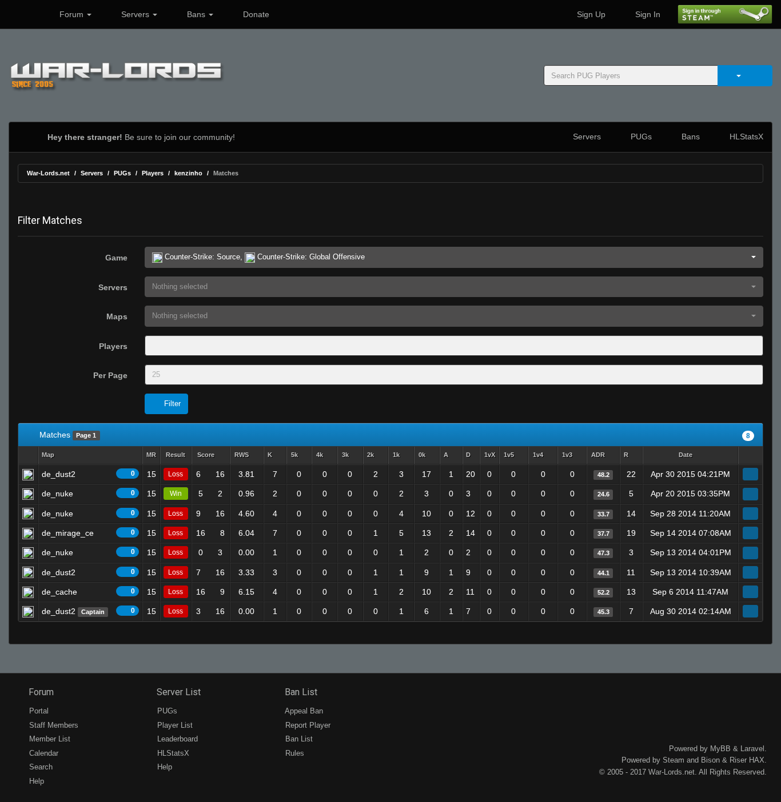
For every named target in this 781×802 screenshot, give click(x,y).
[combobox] (454, 345)
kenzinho (188, 173)
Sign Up (590, 14)
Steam (673, 760)
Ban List (299, 692)
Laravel (752, 748)
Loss (175, 474)
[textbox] (163, 345)
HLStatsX (745, 136)
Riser (738, 760)
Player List (174, 725)
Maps (116, 316)
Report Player (306, 725)
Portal (38, 711)
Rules (293, 753)
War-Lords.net (48, 173)
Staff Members (52, 725)
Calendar (42, 753)
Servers (135, 14)
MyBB (720, 748)
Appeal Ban (303, 711)
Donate (255, 14)
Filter (171, 403)
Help (35, 781)
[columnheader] (90, 455)
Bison (710, 760)
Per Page (110, 375)
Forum (71, 14)
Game (116, 257)
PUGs (640, 136)
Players (153, 173)
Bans (196, 14)
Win (176, 494)
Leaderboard (176, 739)
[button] (454, 257)
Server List (177, 692)
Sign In (646, 14)
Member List (48, 739)
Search (40, 767)
